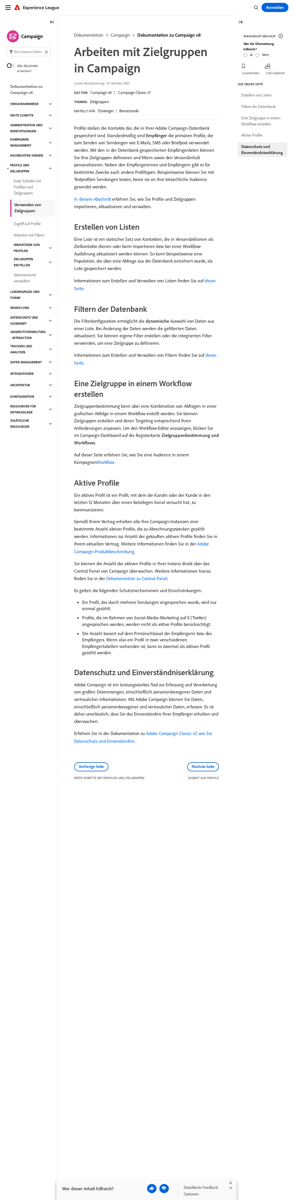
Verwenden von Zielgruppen (27, 207)
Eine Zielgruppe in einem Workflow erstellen (261, 121)
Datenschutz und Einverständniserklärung (262, 149)
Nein (265, 54)
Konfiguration (22, 397)
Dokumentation (88, 35)
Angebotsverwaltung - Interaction (28, 335)
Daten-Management (26, 362)
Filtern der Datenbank (258, 106)
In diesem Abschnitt (92, 199)
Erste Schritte (21, 115)
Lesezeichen (250, 73)
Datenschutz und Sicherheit (24, 321)
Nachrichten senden (26, 155)
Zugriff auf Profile (27, 223)
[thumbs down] (164, 1188)
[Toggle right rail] (240, 22)
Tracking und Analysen (21, 349)
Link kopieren (275, 73)
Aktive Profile (251, 135)
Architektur (20, 385)
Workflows (19, 308)
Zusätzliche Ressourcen (19, 424)
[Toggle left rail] (52, 22)
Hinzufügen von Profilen (27, 248)
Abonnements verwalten (25, 277)
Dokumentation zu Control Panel (136, 578)
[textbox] (29, 51)
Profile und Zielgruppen (19, 168)
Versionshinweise (24, 104)
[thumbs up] (152, 1188)
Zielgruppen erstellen (23, 262)
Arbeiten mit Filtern (29, 235)
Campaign (120, 35)
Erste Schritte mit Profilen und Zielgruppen (27, 187)
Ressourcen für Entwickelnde (23, 409)
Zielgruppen (99, 101)
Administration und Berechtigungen (26, 128)
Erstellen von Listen (256, 95)
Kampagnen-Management (20, 142)
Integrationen (22, 374)
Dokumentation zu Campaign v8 (169, 35)
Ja (251, 54)
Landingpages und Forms (24, 295)
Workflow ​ (106, 462)
